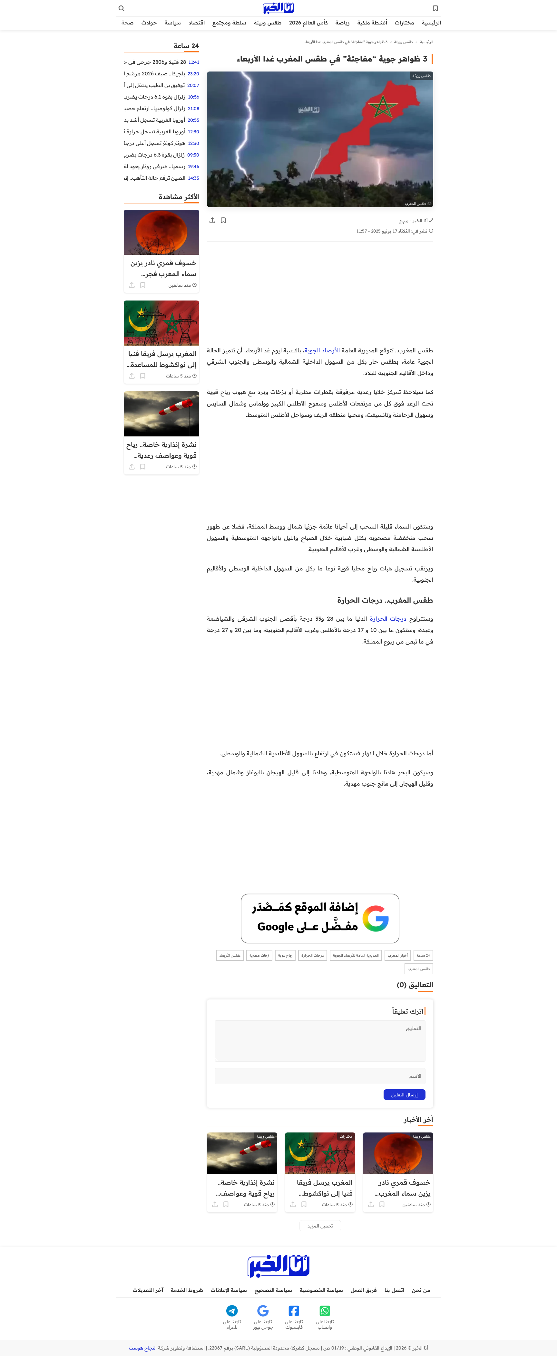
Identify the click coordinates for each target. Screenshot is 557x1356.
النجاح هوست (143, 1348)
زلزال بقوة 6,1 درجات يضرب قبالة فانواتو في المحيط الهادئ (154, 96)
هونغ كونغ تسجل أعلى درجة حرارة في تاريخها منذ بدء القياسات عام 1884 (154, 143)
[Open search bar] (121, 8)
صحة (128, 22)
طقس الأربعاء (230, 955)
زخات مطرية (259, 955)
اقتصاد (197, 22)
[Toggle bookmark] (223, 220)
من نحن (421, 1290)
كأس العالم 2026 (308, 22)
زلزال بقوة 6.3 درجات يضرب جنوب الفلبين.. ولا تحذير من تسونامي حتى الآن (154, 154)
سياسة (173, 22)
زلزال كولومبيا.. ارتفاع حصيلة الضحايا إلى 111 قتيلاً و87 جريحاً (154, 108)
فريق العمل (364, 1290)
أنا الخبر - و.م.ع (414, 220)
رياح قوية (285, 955)
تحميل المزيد (320, 1225)
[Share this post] (212, 220)
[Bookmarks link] (435, 8)
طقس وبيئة (267, 22)
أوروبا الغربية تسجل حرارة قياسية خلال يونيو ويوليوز (154, 131)
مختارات (404, 22)
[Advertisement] (320, 297)
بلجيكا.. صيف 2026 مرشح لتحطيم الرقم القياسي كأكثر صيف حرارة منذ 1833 (154, 73)
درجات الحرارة (388, 618)
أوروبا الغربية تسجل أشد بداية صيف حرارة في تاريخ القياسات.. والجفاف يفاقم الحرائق (154, 120)
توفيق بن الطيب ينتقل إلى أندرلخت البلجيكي (154, 85)
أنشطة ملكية (372, 22)
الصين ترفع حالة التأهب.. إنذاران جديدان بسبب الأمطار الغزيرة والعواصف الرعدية (154, 178)
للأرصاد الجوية (323, 350)
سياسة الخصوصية (321, 1290)
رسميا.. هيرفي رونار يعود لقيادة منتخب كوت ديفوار (154, 166)
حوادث (149, 22)
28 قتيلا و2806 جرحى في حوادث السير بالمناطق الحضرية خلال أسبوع (155, 62)
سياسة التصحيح (273, 1290)
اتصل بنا (394, 1290)
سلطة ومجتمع (229, 22)
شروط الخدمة (187, 1290)
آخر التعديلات (148, 1290)
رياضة (343, 22)
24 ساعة (423, 955)
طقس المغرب (419, 969)
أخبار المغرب (398, 955)
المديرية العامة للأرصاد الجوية (356, 955)
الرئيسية (431, 22)
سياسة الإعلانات (229, 1290)
